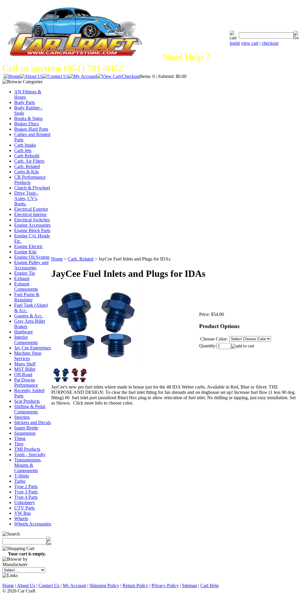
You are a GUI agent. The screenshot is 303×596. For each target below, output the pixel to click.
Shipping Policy (104, 585)
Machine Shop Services (27, 356)
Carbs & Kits (26, 171)
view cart (249, 43)
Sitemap (189, 585)
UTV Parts (24, 507)
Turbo (19, 481)
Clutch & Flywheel (32, 187)
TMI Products (27, 449)
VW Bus (22, 513)
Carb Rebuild (26, 155)
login (234, 43)
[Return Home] (12, 76)
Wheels (21, 518)
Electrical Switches (32, 219)
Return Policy (135, 585)
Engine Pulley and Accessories (31, 265)
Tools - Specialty (30, 454)
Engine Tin (24, 273)
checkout (270, 43)
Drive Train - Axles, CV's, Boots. (26, 198)
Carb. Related (27, 166)
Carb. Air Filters (29, 161)
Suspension (25, 433)
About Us (26, 585)
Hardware (23, 331)
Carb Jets (22, 150)
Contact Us (48, 585)
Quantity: (208, 345)
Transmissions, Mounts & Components (28, 465)
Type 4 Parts (26, 497)
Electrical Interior (30, 214)
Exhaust (21, 278)
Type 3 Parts (26, 491)
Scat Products (27, 401)
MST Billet (24, 369)
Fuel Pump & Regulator (26, 297)
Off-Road (23, 374)
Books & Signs (28, 118)
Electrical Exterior (31, 209)
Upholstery (24, 502)
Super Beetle (26, 427)
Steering (22, 417)
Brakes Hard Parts (31, 129)
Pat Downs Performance (26, 382)
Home (57, 258)
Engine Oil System (31, 257)
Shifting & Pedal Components (29, 409)
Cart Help (209, 585)
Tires (18, 443)
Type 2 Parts (26, 486)
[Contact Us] (56, 76)
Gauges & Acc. (28, 315)
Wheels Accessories (32, 523)
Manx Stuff (25, 363)
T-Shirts (21, 475)
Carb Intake (25, 145)
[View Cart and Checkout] (118, 76)
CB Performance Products (30, 180)
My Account (74, 585)
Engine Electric (28, 246)
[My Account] (83, 76)
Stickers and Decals (32, 422)
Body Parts (24, 102)
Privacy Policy (165, 585)
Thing (19, 438)
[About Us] (31, 76)
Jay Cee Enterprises (32, 347)
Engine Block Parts (32, 230)
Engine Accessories (32, 225)
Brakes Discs (26, 123)
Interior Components (26, 340)
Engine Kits (25, 251)
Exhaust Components (26, 286)
